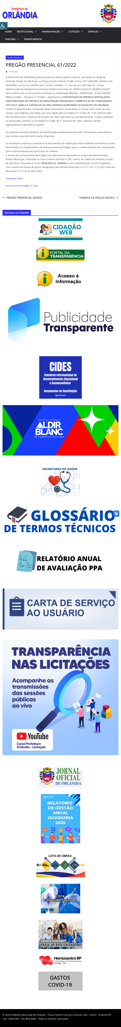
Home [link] (8, 31)
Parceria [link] (10, 39)
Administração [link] (51, 31)
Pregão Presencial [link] (15, 58)
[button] (35, 31)
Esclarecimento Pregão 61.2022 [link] (22, 185)
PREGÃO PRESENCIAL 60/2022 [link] (24, 197)
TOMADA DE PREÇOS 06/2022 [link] (97, 197)
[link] (4, 26)
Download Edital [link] (14, 178)
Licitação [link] (74, 31)
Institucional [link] (25, 31)
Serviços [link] (93, 31)
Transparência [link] (33, 39)
